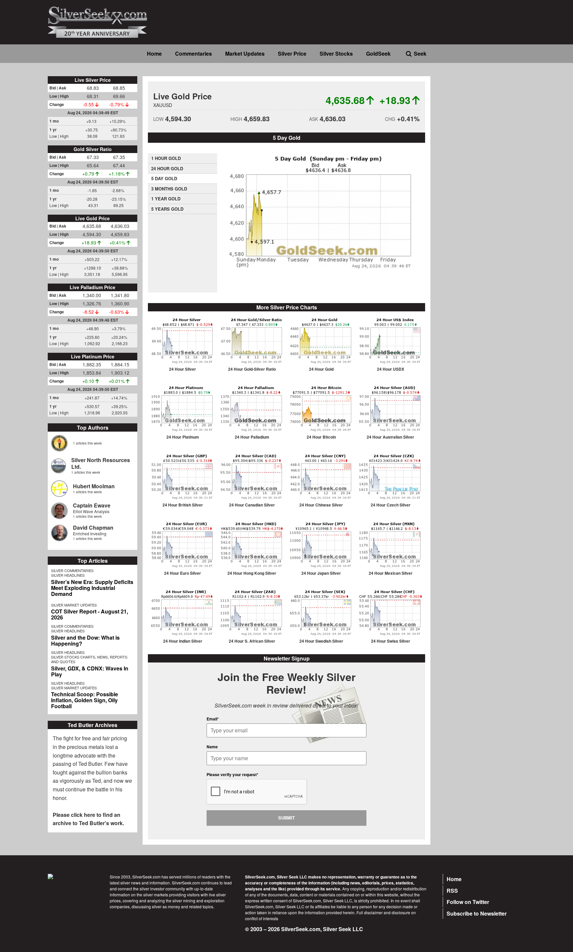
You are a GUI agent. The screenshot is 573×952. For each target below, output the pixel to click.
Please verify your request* (232, 774)
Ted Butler (90, 763)
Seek (420, 53)
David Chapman (93, 527)
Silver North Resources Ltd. (100, 463)
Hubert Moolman (94, 486)
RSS (452, 890)
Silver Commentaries (72, 570)
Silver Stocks (336, 53)
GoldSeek (378, 53)
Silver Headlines (68, 575)
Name (212, 747)
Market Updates (245, 53)
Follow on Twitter (468, 902)
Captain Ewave (91, 505)
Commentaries (193, 53)
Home (154, 53)
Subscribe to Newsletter (477, 913)
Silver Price (292, 53)
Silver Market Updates (74, 605)
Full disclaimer (369, 912)
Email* (213, 719)
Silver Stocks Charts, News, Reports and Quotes (89, 659)
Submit (286, 818)
